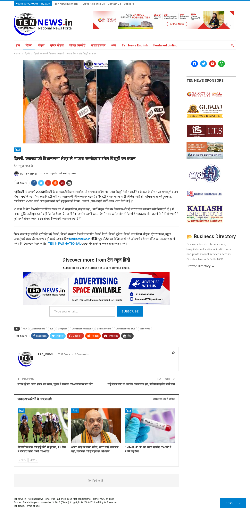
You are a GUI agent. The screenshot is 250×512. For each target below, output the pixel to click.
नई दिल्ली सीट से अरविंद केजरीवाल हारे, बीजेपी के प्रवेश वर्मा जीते (141, 384)
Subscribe (130, 311)
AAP (25, 329)
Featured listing (165, 45)
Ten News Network (66, 3)
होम (18, 45)
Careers (129, 3)
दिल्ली (29, 45)
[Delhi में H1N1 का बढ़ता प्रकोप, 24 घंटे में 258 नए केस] (150, 425)
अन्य (113, 45)
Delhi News (145, 329)
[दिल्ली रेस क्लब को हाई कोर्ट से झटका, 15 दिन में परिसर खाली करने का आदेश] (43, 425)
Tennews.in (20, 499)
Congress (62, 329)
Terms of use (32, 506)
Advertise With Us (94, 3)
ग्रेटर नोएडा (57, 45)
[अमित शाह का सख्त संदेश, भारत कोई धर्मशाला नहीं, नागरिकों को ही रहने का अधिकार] (96, 425)
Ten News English (135, 45)
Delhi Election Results (82, 329)
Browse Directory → (200, 266)
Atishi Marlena (38, 329)
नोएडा (41, 45)
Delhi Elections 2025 (125, 329)
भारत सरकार (98, 45)
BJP (52, 329)
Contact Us (114, 3)
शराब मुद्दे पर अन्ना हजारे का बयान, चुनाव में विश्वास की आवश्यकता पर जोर (55, 384)
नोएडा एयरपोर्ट (77, 45)
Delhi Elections (104, 329)
